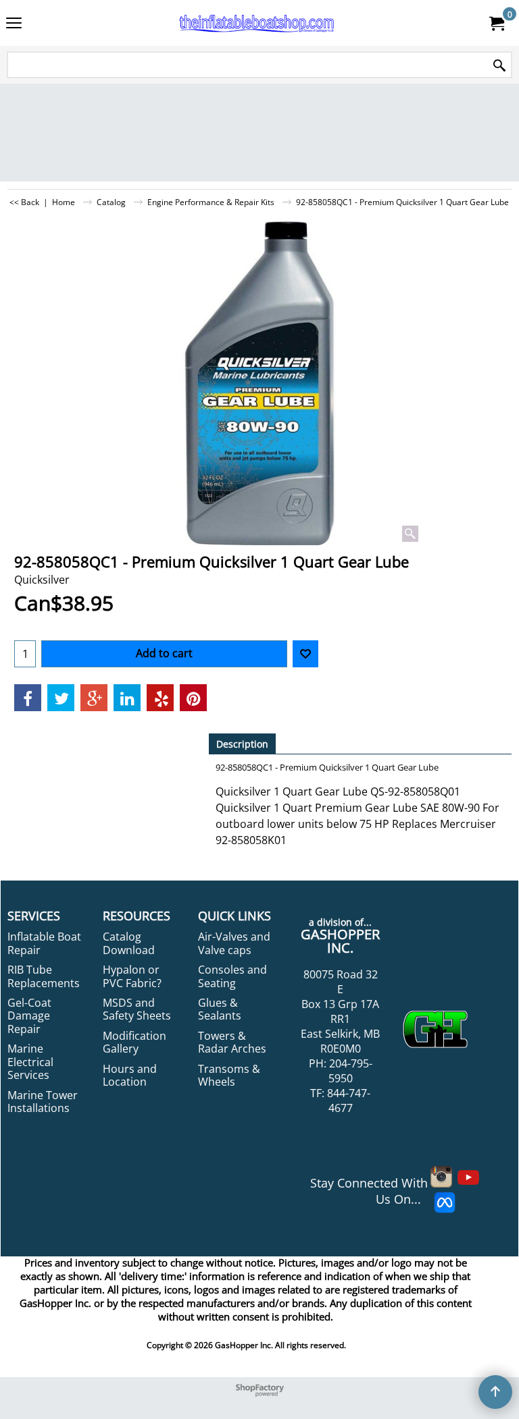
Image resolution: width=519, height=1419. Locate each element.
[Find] (499, 66)
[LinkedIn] (127, 697)
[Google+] (93, 697)
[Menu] (14, 24)
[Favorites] (305, 654)
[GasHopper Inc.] (256, 23)
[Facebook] (27, 697)
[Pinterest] (193, 697)
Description (242, 744)
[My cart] (496, 23)
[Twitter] (60, 697)
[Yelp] (160, 697)
